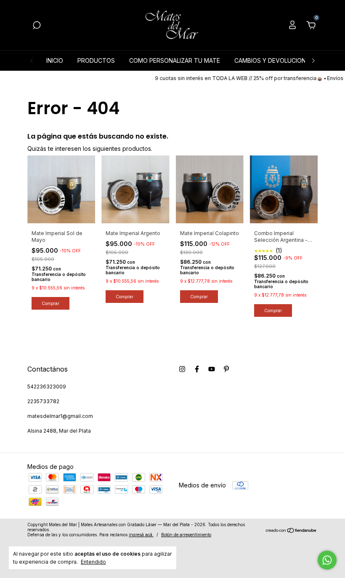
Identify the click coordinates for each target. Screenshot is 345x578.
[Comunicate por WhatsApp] (327, 560)
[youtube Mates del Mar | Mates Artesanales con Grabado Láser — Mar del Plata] (211, 369)
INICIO (54, 60)
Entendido (93, 562)
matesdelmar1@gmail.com (60, 416)
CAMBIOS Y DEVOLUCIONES (273, 60)
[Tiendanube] (291, 530)
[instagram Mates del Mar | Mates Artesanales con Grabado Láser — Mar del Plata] (182, 369)
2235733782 (43, 401)
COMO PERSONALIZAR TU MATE (174, 60)
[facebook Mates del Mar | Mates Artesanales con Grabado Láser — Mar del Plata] (197, 369)
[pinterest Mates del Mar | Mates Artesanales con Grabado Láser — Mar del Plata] (226, 369)
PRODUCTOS (96, 60)
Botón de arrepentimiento (186, 534)
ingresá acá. (141, 534)
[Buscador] (36, 26)
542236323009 (46, 386)
